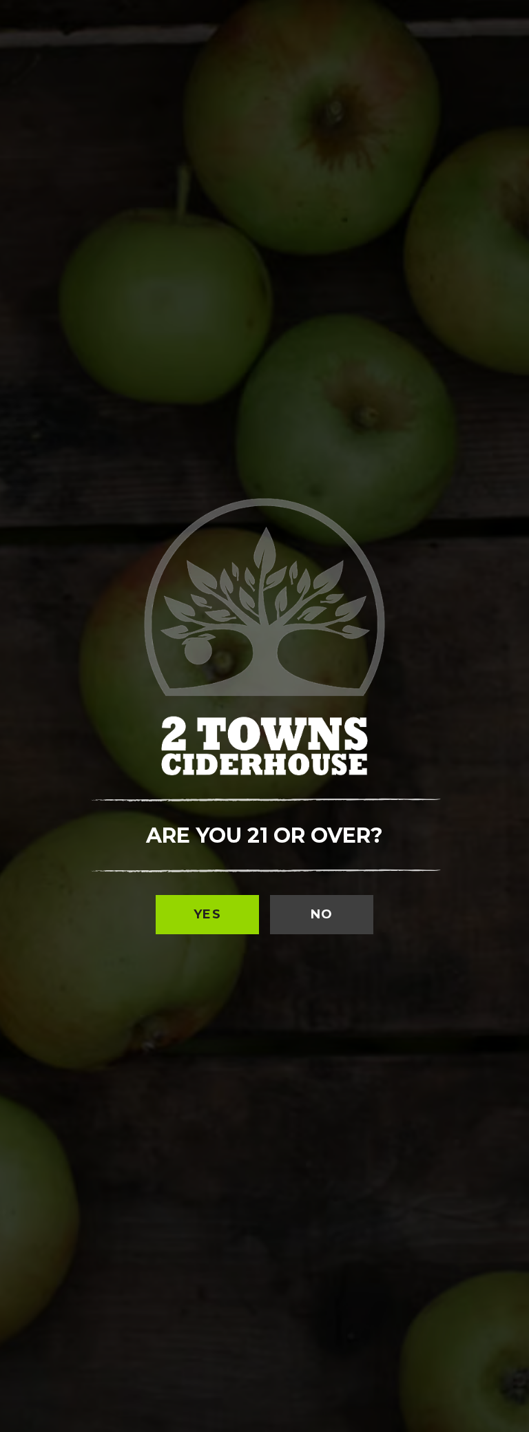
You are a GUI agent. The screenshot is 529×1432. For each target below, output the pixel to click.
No (322, 914)
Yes (207, 914)
